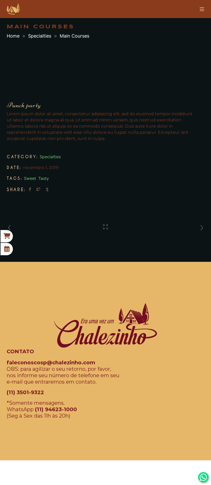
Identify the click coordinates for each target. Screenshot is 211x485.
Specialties (39, 36)
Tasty (43, 178)
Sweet (30, 178)
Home (13, 36)
